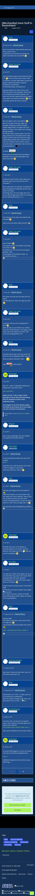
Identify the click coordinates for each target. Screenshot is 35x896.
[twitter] (3, 780)
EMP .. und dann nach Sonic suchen (14, 630)
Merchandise (24, 842)
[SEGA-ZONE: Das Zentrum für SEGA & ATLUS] (6, 2)
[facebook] (5, 780)
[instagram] (9, 780)
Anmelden (17, 810)
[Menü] (26, 3)
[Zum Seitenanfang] (32, 893)
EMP (6, 386)
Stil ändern (30, 865)
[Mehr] (31, 45)
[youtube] (7, 780)
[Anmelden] (29, 2)
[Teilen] (31, 31)
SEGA (5, 839)
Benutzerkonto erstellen (17, 805)
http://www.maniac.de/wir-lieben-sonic (15, 727)
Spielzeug (17, 845)
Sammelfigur (8, 845)
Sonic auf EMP (7, 391)
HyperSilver (22, 413)
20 (23, 771)
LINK (4, 756)
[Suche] (21, 2)
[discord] (14, 780)
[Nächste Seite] (26, 771)
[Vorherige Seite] (8, 771)
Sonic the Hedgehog (16, 839)
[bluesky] (11, 780)
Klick (4, 462)
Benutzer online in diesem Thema (16, 851)
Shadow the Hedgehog (10, 842)
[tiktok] (13, 780)
